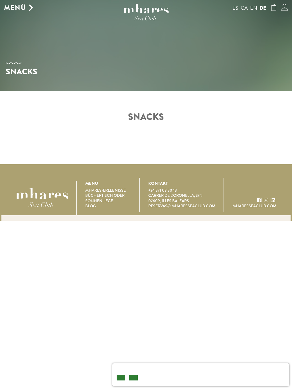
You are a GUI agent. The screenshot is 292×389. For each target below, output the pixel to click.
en (253, 8)
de (262, 8)
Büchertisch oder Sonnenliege (105, 198)
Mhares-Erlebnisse (105, 190)
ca (244, 8)
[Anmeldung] (284, 9)
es (235, 8)
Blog (90, 206)
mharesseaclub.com (254, 206)
